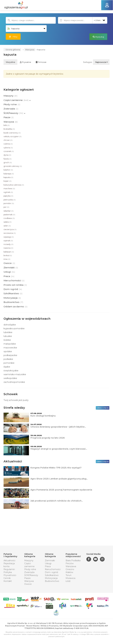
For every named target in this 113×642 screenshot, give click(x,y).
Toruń (68, 575)
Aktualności (9, 560)
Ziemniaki (50, 560)
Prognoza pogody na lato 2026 (47, 437)
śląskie (7, 366)
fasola (7, 159)
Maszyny (28, 560)
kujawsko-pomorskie (14, 328)
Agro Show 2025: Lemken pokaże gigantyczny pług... (59, 478)
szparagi (9, 237)
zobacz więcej (103, 408)
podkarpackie (10, 355)
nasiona (8, 248)
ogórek (8, 192)
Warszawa (71, 566)
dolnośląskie (10, 324)
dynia (7, 155)
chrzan (8, 140)
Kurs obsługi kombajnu (43, 415)
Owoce (28, 584)
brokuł (8, 255)
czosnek (9, 151)
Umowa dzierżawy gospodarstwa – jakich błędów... (58, 426)
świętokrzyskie (11, 370)
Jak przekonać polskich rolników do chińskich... (56, 500)
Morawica (70, 578)
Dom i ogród (51, 572)
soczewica (10, 233)
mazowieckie (10, 347)
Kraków (69, 572)
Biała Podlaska (73, 560)
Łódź (68, 581)
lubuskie (8, 336)
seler (7, 226)
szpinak (8, 240)
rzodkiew (9, 218)
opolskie (8, 351)
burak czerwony (12, 133)
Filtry (14, 36)
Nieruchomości (52, 569)
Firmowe (41, 62)
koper (7, 181)
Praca (48, 566)
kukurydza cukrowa (14, 185)
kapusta (8, 177)
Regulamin (9, 569)
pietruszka (10, 200)
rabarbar (9, 211)
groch (8, 162)
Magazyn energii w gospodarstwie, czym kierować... (58, 449)
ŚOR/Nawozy (31, 575)
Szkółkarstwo (52, 575)
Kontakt (8, 581)
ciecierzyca (10, 229)
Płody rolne (30, 569)
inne (7, 259)
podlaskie (8, 359)
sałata (7, 222)
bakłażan (9, 252)
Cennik (7, 578)
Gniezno (70, 569)
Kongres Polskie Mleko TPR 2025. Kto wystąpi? (56, 467)
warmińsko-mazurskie (15, 374)
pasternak (9, 214)
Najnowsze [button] (100, 62)
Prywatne (26, 62)
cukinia (8, 144)
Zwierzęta (29, 572)
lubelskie (8, 332)
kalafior (8, 170)
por (6, 207)
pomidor (9, 203)
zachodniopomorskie (14, 382)
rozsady (8, 244)
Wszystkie (10, 62)
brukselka (9, 129)
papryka (8, 196)
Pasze (27, 578)
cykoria (8, 148)
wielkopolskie (10, 378)
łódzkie (7, 340)
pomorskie (9, 363)
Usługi (48, 563)
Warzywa (29, 49)
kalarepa (9, 174)
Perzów (70, 563)
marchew (9, 188)
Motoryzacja (51, 578)
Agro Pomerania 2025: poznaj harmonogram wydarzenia (61, 489)
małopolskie (10, 343)
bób (7, 125)
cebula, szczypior (12, 136)
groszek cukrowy (13, 166)
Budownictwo (52, 581)
